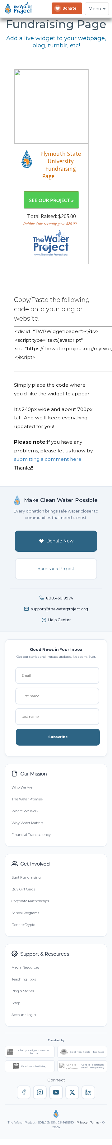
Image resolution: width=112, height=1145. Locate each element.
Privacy (82, 1122)
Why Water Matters (27, 823)
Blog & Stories (23, 991)
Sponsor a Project (56, 568)
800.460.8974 (59, 598)
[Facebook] (23, 1092)
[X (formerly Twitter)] (72, 1092)
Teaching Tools (24, 979)
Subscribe (58, 737)
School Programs (25, 913)
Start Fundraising (26, 877)
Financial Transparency (31, 835)
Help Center (59, 620)
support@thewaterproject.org (59, 609)
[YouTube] (56, 1092)
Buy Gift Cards (23, 889)
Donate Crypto (23, 925)
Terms (94, 1122)
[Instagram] (40, 1092)
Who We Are (22, 787)
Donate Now (59, 541)
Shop (16, 1003)
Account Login (24, 1015)
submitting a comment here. (48, 459)
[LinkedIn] (88, 1092)
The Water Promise (27, 799)
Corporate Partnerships (30, 901)
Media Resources (25, 967)
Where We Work (25, 811)
